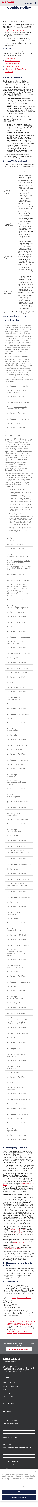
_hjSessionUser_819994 (15, 592)
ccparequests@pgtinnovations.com (19, 1333)
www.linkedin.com (13, 699)
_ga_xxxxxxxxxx (19, 544)
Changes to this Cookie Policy (15, 69)
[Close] (35, 1471)
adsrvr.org (24, 760)
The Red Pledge (8, 1403)
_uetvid (27, 561)
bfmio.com (25, 668)
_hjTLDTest (18, 585)
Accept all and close (19, 1497)
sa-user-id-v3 (11, 568)
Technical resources (10, 1437)
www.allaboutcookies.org (12, 1248)
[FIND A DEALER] (36, 4)
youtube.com (25, 1013)
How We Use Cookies (12, 61)
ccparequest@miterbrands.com (18, 1331)
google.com (25, 982)
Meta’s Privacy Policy (16, 1233)
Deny (19, 1492)
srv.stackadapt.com (13, 797)
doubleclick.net (12, 777)
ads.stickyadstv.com (14, 931)
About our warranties (10, 1461)
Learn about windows (10, 1420)
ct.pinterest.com (12, 1131)
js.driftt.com (25, 1099)
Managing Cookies (12, 66)
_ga (24, 585)
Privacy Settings (19, 1486)
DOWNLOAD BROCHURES (18, 1349)
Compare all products (10, 1424)
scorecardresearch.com (15, 998)
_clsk (9, 563)
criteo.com (25, 879)
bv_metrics (20, 563)
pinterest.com (26, 865)
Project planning (9, 1441)
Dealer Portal (7, 1400)
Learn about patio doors (11, 1417)
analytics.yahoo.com (14, 832)
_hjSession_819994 (20, 586)
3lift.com (24, 745)
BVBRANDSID (12, 594)
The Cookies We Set (12, 63)
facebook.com (26, 714)
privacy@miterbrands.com (21, 1298)
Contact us (7, 1468)
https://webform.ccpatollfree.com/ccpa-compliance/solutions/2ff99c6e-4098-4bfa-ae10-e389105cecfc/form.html (21, 1323)
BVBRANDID (11, 588)
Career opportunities (10, 1386)
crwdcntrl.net (26, 898)
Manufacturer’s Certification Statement (17, 1448)
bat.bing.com (25, 622)
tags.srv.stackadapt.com (15, 1050)
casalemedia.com (13, 815)
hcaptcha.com (26, 419)
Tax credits (7, 1444)
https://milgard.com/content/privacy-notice (18, 31)
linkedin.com (25, 945)
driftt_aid (20, 568)
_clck (13, 563)
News (5, 1389)
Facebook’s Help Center (17, 1230)
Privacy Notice (18, 1242)
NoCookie (10, 570)
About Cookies (10, 58)
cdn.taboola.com (12, 914)
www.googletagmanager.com (17, 608)
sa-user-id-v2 (18, 561)
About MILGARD (9, 1383)
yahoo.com (25, 1033)
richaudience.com (13, 731)
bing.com (24, 683)
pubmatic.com (26, 637)
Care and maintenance (11, 1465)
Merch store (7, 1393)
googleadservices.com (15, 967)
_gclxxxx (10, 586)
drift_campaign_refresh (15, 566)
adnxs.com (25, 1083)
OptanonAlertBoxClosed (15, 392)
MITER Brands (8, 1396)
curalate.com (25, 654)
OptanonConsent (20, 390)
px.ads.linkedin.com (13, 1068)
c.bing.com (25, 1114)
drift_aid (28, 566)
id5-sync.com (25, 846)
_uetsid (27, 568)
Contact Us (9, 72)
